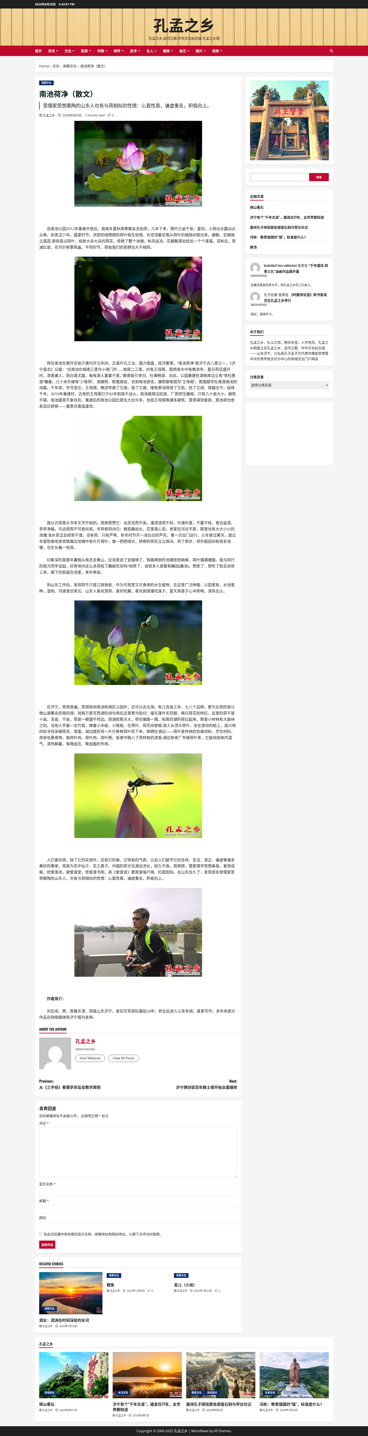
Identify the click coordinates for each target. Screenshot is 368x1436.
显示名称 (47, 1184)
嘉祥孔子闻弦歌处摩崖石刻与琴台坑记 (279, 227)
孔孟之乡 (184, 24)
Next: (206, 1084)
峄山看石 (257, 207)
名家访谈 (270, 1392)
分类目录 (257, 377)
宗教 (100, 50)
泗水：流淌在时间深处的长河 (64, 1320)
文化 (68, 50)
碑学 (117, 50)
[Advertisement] (282, 432)
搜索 (319, 177)
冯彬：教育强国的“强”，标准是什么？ (278, 237)
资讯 (51, 50)
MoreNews (199, 1431)
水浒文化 (123, 1392)
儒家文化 (196, 1392)
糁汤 (253, 247)
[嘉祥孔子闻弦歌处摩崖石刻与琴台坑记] (220, 1375)
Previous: (70, 1084)
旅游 (84, 50)
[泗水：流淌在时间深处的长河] (70, 1293)
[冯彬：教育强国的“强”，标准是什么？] (294, 1375)
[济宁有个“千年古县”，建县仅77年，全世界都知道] (147, 1375)
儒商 (166, 50)
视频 (215, 50)
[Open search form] (331, 51)
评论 (44, 1123)
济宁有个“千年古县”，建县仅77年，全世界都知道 (287, 217)
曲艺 (182, 50)
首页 (38, 50)
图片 (199, 50)
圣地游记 (50, 1392)
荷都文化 (46, 83)
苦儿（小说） (185, 1284)
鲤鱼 (110, 1284)
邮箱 (44, 1201)
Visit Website (90, 1058)
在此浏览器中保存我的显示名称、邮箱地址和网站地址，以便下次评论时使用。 (103, 1234)
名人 (150, 50)
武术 (133, 50)
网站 (42, 1217)
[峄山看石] (73, 1375)
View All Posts (124, 1058)
